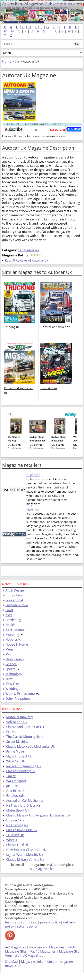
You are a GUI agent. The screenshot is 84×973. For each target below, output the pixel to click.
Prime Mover (15, 751)
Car (17, 61)
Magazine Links (32, 961)
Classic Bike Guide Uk (21, 830)
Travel (9, 679)
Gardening (13, 620)
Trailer (11, 776)
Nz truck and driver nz (55, 327)
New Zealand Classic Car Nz (26, 850)
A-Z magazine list (42, 869)
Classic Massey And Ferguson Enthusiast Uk (38, 815)
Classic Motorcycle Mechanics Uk (30, 746)
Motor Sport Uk (17, 810)
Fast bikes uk (48, 388)
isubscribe (33, 475)
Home (6, 61)
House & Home (16, 644)
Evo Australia (15, 795)
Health (10, 625)
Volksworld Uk (16, 722)
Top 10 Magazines (43, 951)
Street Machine (17, 741)
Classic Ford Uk (17, 845)
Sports (10, 669)
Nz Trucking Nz (17, 825)
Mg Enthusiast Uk (19, 756)
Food (9, 610)
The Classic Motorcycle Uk (25, 736)
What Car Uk (15, 761)
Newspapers (14, 659)
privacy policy (50, 922)
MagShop (32, 509)
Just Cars (12, 786)
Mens (9, 649)
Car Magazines (28, 250)
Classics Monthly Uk (20, 771)
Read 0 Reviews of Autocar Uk (26, 260)
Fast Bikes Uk (15, 791)
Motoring (12, 634)
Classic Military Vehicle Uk (25, 859)
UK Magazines (32, 955)
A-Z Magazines (15, 947)
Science (11, 664)
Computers (13, 595)
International (15, 629)
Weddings (12, 688)
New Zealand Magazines (46, 947)
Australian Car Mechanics (25, 800)
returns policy (27, 926)
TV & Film (12, 684)
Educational (14, 600)
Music (9, 654)
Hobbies (11, 639)
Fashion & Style (16, 605)
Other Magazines (17, 698)
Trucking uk (11, 327)
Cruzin (11, 732)
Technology (13, 674)
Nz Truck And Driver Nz (23, 805)
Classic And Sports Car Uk (25, 727)
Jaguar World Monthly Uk (24, 854)
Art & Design (14, 590)
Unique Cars (15, 820)
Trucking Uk (15, 835)
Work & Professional (20, 693)
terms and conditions (21, 922)
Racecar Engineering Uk (23, 766)
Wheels (11, 840)
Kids (8, 615)
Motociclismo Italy (19, 717)
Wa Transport (16, 781)
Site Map (11, 961)
